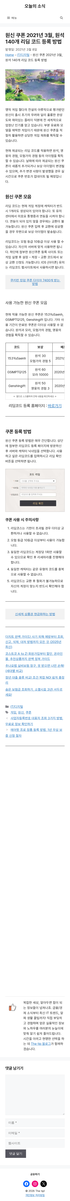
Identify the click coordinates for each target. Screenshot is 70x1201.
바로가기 (55, 406)
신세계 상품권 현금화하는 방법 (35, 614)
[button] (61, 18)
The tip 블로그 (41, 1044)
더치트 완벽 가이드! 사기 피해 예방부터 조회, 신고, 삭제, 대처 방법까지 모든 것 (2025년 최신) (34, 642)
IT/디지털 (23, 55)
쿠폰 (28, 712)
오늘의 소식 (35, 6)
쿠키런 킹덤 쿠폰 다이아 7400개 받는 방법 (35, 282)
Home (9, 55)
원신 (21, 712)
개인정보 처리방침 (35, 1195)
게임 (13, 712)
